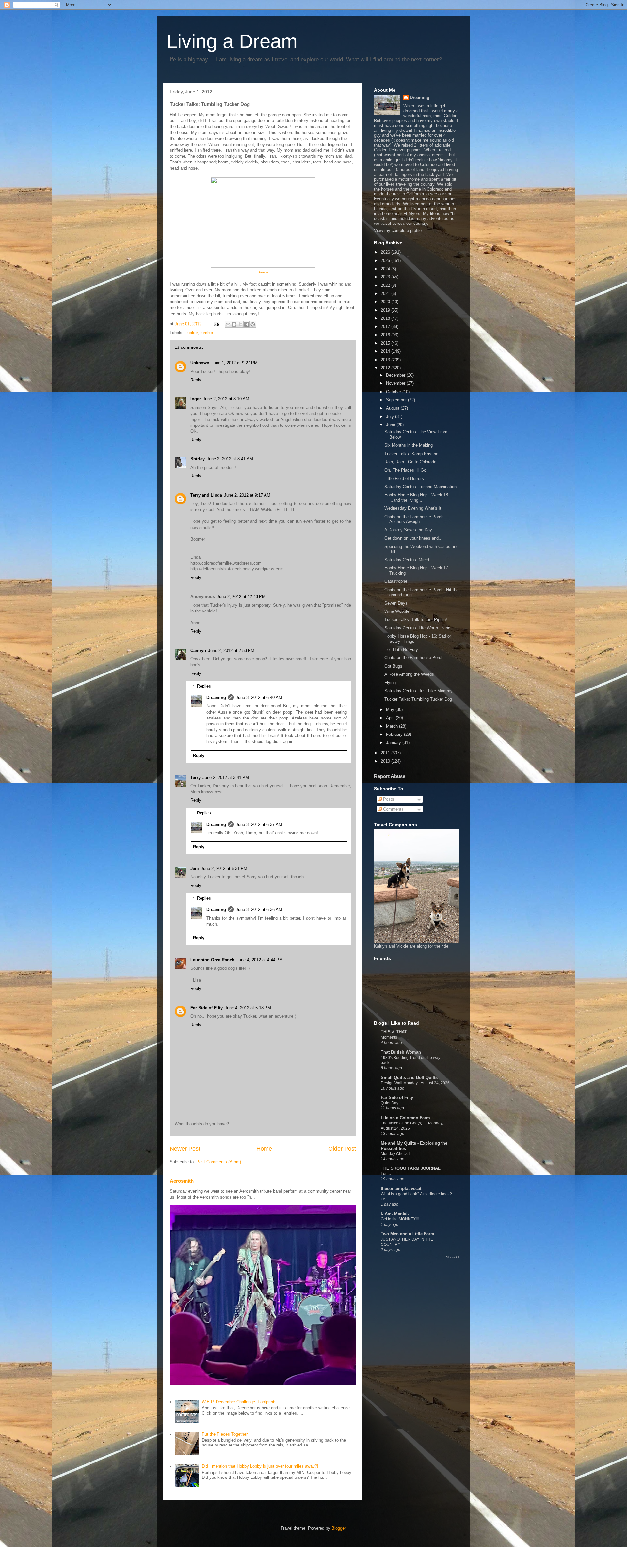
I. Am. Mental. (395, 1213)
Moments (389, 1037)
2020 (386, 301)
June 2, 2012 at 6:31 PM (224, 868)
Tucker (191, 332)
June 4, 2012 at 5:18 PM (248, 1007)
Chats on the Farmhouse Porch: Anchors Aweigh (414, 519)
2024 (386, 268)
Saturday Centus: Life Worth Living (417, 628)
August (393, 408)
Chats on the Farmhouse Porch (413, 657)
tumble (206, 332)
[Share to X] (240, 324)
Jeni (194, 868)
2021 (386, 293)
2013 (386, 359)
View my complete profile (398, 230)
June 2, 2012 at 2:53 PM (231, 650)
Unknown (199, 362)
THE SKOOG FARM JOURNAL (411, 1168)
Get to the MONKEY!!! (400, 1219)
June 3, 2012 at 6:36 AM (259, 909)
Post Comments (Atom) (218, 1161)
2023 (386, 276)
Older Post (342, 1148)
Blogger (338, 1528)
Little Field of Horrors (404, 478)
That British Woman (401, 1052)
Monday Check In (396, 1154)
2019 (386, 310)
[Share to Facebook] (246, 324)
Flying (390, 682)
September (397, 399)
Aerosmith (182, 1180)
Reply (195, 380)
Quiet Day (389, 1103)
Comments (393, 809)
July (390, 416)
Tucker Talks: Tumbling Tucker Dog (418, 699)
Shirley (197, 458)
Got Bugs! (394, 666)
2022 (386, 285)
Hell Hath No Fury (401, 649)
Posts (388, 799)
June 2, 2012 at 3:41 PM (225, 777)
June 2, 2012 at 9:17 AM (247, 495)
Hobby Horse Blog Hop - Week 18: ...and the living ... (416, 497)
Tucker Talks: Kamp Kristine (411, 453)
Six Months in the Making (408, 445)
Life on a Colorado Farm (405, 1117)
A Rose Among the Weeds (409, 674)
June (391, 424)
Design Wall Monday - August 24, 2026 (415, 1083)
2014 (386, 351)
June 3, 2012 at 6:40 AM (259, 697)
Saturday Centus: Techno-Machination (420, 486)
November (396, 383)
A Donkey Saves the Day (408, 529)
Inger (195, 398)
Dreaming (216, 697)
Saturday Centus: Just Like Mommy (418, 690)
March (392, 726)
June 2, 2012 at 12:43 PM (241, 596)
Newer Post (185, 1148)
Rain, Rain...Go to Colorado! (411, 461)
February (395, 734)
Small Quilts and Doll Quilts (409, 1077)
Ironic (386, 1173)
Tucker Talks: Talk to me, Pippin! (415, 619)
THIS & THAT (394, 1031)
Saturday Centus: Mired (406, 559)
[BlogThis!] (234, 324)
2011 (386, 752)
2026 (386, 252)
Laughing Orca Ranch (212, 959)
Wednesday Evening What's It (412, 508)
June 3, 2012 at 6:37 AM (259, 824)
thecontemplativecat (401, 1188)
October (394, 391)
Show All (452, 1257)
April (391, 717)
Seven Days (396, 603)
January (394, 742)
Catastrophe (395, 581)
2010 (386, 761)
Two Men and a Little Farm (407, 1233)
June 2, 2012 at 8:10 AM (226, 398)
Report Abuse (389, 776)
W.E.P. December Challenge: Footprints (239, 1402)
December (396, 375)
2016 (386, 335)
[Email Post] (216, 323)
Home (264, 1148)
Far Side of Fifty (206, 1007)
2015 (386, 343)
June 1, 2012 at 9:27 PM (234, 362)
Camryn (198, 650)
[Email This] (228, 324)
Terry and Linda (206, 495)
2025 (386, 260)
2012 (386, 367)
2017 (386, 326)
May (390, 709)
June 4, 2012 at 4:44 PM (259, 959)
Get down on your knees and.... (414, 538)
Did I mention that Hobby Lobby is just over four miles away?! (260, 1466)
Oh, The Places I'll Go (405, 470)
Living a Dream (232, 41)
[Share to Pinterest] (252, 324)
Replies (204, 686)
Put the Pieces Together (225, 1434)
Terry (195, 777)
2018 (386, 318)
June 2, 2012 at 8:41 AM (230, 458)
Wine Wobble (396, 611)
